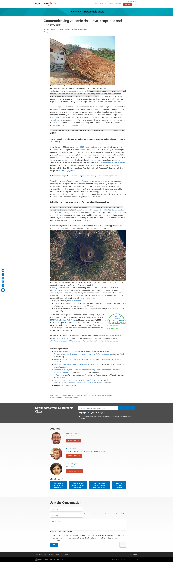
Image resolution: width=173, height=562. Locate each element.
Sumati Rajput (72, 29)
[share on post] (3, 278)
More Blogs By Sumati (74, 471)
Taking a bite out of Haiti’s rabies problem (58, 485)
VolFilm (56, 375)
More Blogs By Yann (74, 456)
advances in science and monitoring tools (105, 101)
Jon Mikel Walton (50, 29)
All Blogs (103, 4)
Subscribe (126, 408)
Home (95, 4)
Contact (118, 4)
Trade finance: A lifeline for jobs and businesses (78, 485)
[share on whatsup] (3, 285)
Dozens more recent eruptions (113, 163)
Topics (111, 4)
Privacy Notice (69, 535)
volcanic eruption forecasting (79, 181)
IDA (55, 560)
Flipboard (99, 383)
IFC (58, 560)
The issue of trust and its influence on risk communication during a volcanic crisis (83, 354)
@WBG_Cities (64, 385)
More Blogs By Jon (73, 440)
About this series (114, 325)
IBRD (51, 560)
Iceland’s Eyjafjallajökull (68, 170)
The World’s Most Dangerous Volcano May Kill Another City (75, 380)
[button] (135, 4)
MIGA (61, 560)
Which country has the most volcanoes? (68, 351)
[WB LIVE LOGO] (127, 4)
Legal (36, 554)
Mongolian (102, 413)
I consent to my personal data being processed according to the (106, 418)
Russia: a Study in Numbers (119, 485)
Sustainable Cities (94, 12)
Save (54, 544)
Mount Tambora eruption (60, 157)
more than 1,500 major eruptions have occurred (90, 147)
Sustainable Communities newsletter (80, 383)
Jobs (62, 554)
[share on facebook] (3, 274)
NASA (105, 88)
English (52, 32)
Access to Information (53, 554)
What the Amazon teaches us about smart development (99, 485)
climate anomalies (94, 160)
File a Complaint (134, 554)
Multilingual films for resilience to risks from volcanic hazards (76, 364)
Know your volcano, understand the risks (68, 359)
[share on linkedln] (3, 281)
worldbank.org (131, 1)
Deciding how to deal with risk (62, 287)
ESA (93, 285)
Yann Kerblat (61, 29)
